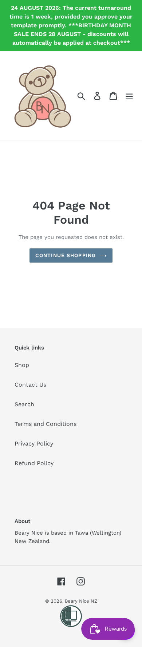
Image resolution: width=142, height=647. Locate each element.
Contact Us (30, 384)
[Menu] (129, 95)
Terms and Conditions (45, 423)
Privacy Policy (34, 443)
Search (24, 404)
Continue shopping (65, 255)
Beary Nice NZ (81, 601)
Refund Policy (34, 463)
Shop (22, 365)
